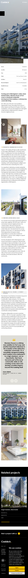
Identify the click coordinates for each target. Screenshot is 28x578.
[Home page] (5, 2)
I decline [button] (17, 570)
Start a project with (9, 533)
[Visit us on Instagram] (3, 560)
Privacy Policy (4, 569)
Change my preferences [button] (16, 573)
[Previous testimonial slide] (12, 381)
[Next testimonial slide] (16, 381)
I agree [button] (16, 567)
